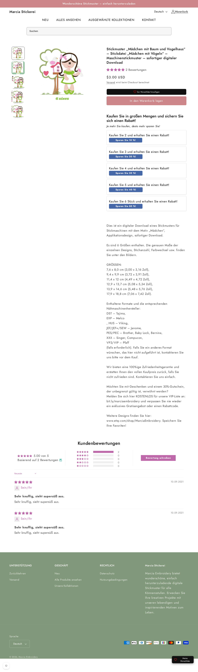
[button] (181, 12)
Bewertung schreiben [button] (158, 458)
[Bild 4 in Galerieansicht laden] (18, 96)
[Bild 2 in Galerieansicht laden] (18, 67)
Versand (111, 82)
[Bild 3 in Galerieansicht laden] (18, 82)
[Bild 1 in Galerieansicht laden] (18, 53)
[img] (23, 482)
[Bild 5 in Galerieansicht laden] (18, 111)
